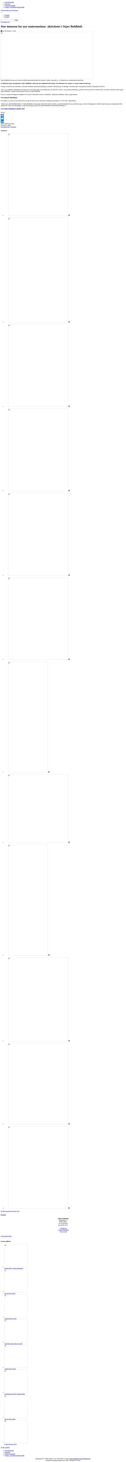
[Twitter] (63, 118)
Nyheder (7, 15)
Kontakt (6, 17)
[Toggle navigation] (1, 12)
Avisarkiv (13, 127)
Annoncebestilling (63, 1230)
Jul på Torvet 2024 (9, 1419)
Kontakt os (63, 1228)
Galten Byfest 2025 (10, 1369)
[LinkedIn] (63, 121)
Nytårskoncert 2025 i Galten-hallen (14, 1394)
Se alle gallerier (5, 1447)
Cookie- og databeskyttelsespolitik (14, 7)
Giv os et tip (63, 1231)
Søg (16, 20)
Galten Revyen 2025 (10, 1318)
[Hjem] (3, 10)
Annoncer (7, 4)
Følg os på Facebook (12, 10)
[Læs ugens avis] (6, 125)
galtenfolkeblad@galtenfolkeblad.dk (79, 1459)
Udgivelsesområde (9, 5)
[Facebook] (63, 115)
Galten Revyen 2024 (10, 1444)
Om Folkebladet (9, 2)
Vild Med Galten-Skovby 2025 (13, 1344)
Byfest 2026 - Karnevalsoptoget (13, 1268)
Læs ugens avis (5, 22)
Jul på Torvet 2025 (9, 1293)
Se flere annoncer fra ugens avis (10, 1211)
